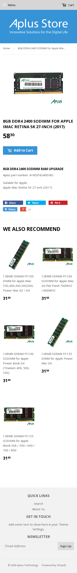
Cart (71, 5)
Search (38, 503)
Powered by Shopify (54, 565)
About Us (38, 509)
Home (6, 48)
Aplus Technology (27, 565)
